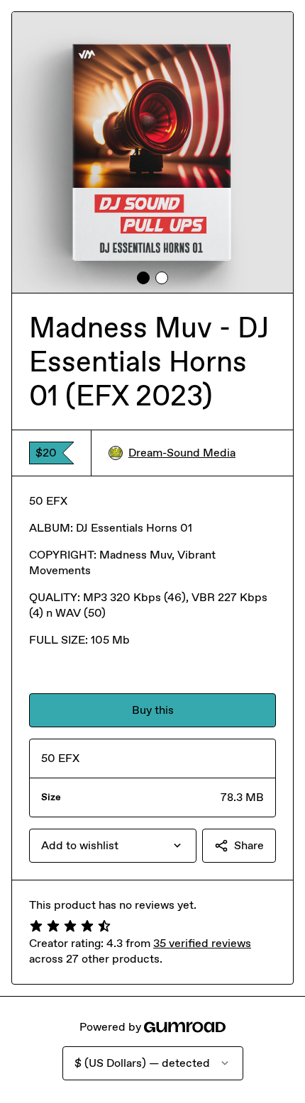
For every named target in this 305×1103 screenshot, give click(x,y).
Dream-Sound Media (181, 452)
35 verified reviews (202, 943)
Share (249, 845)
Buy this (153, 710)
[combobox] (112, 846)
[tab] (143, 277)
